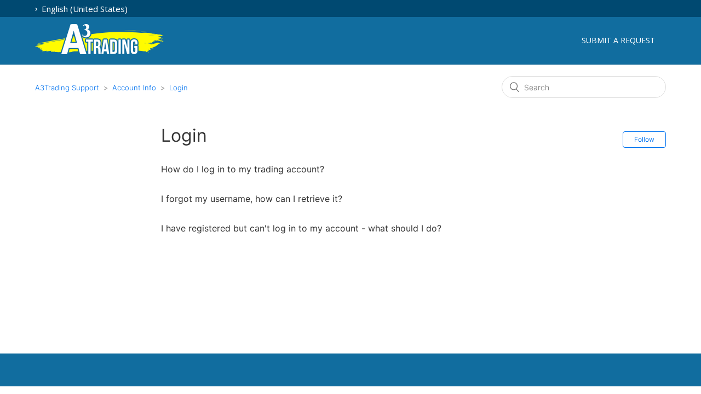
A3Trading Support (67, 87)
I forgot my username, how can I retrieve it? (251, 198)
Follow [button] (644, 139)
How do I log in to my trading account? (242, 169)
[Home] (99, 52)
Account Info (135, 87)
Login (178, 87)
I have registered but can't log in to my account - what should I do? (301, 228)
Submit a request (618, 40)
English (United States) (83, 8)
